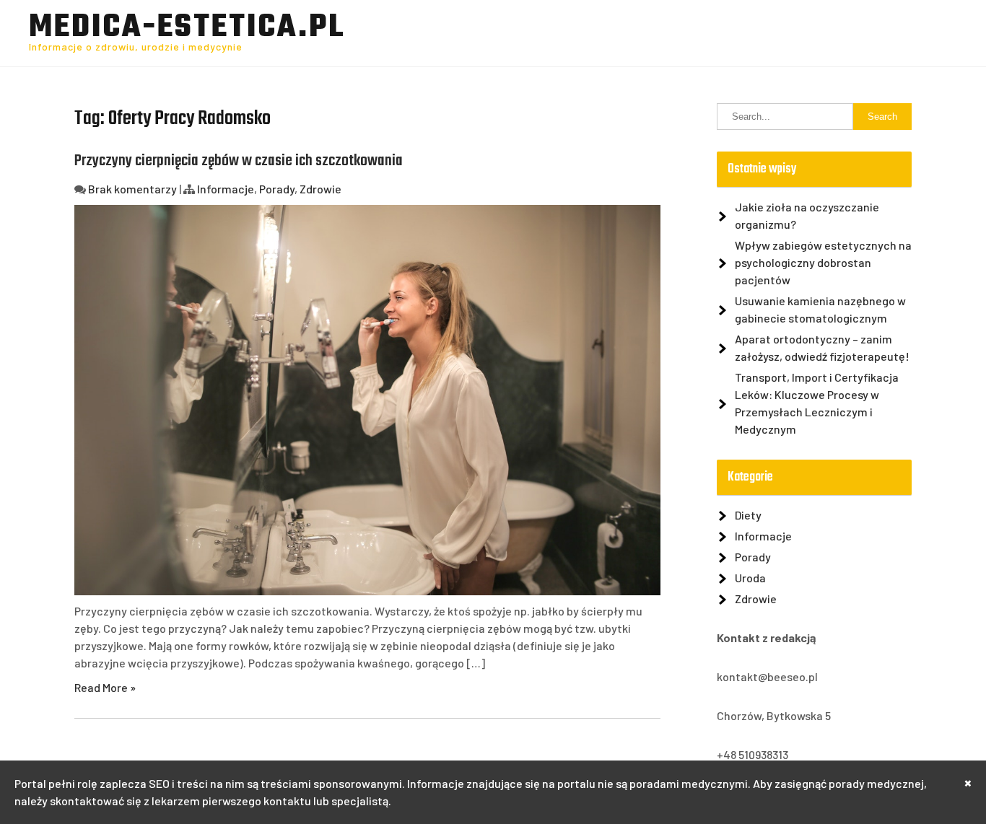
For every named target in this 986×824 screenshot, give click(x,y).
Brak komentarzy (132, 189)
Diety (748, 515)
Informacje (225, 189)
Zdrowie (320, 189)
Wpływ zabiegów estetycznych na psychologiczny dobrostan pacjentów (823, 262)
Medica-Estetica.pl (187, 28)
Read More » (105, 687)
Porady (277, 189)
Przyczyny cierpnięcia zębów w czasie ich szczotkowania (238, 161)
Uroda (750, 577)
